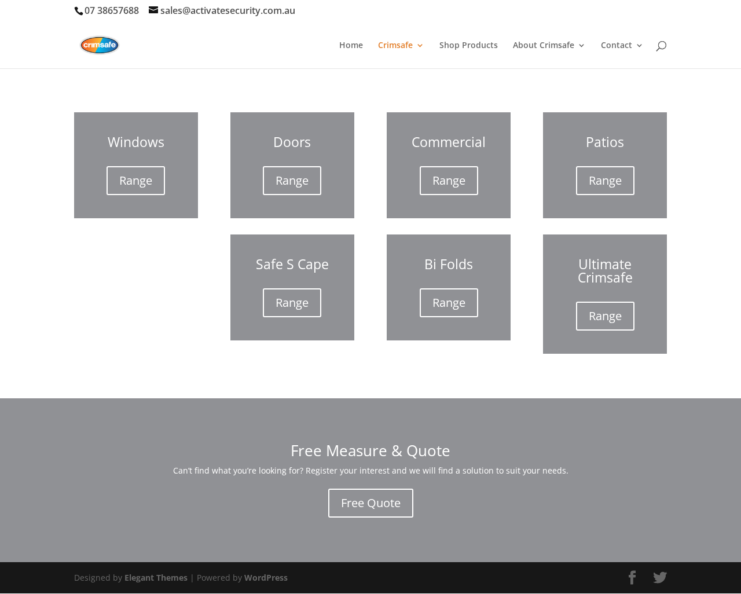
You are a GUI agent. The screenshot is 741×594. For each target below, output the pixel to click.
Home (351, 45)
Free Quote (371, 503)
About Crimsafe (543, 45)
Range (135, 180)
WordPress (266, 577)
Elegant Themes (156, 577)
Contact (616, 45)
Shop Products (468, 45)
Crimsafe (395, 45)
